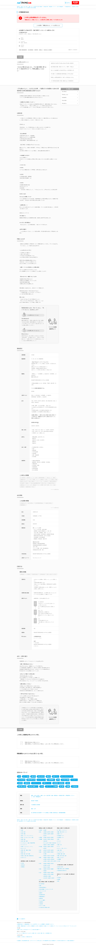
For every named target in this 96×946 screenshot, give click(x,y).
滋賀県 (45, 857)
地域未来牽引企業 (31, 779)
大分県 (49, 874)
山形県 (49, 833)
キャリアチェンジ (41, 779)
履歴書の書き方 (20, 924)
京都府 (49, 857)
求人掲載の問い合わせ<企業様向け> (49, 940)
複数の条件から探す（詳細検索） (63, 868)
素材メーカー (60, 833)
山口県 (49, 865)
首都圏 (41, 839)
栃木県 (49, 837)
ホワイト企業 (26, 776)
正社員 (41, 786)
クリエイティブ (24, 844)
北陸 (40, 850)
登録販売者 (27, 783)
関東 (58, 779)
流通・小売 (60, 844)
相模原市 (52, 844)
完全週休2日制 (42, 894)
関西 (40, 857)
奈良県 (49, 859)
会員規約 (19, 940)
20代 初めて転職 (65, 779)
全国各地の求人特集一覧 (62, 870)
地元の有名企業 (21, 779)
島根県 (49, 863)
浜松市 (49, 855)
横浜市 (45, 844)
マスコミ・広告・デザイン (62, 848)
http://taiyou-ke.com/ (37, 557)
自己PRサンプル (37, 924)
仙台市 (45, 835)
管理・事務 (23, 833)
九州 (40, 872)
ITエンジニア (23, 848)
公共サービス (23, 857)
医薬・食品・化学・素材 (25, 853)
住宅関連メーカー (61, 835)
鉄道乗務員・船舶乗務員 (59, 783)
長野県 (52, 846)
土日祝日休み (75, 786)
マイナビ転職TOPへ (21, 918)
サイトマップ (33, 940)
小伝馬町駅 (33, 804)
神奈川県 (45, 841)
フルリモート (74, 779)
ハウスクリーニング (36, 783)
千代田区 (36, 800)
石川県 (49, 850)
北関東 (41, 837)
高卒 (58, 881)
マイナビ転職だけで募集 (47, 812)
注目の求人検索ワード (33, 786)
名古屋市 (52, 855)
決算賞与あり (55, 812)
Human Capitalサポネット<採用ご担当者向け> (66, 940)
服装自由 (41, 898)
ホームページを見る (37, 638)
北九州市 (45, 878)
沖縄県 (49, 876)
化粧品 (67, 783)
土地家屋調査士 (51, 779)
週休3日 (48, 776)
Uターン (52, 924)
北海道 (41, 830)
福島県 (52, 833)
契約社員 (23, 865)
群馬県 (52, 837)
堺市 (52, 861)
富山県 (45, 850)
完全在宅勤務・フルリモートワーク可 (46, 889)
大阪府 (52, 857)
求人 (22, 929)
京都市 (45, 861)
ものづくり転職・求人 (33, 933)
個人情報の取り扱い (26, 940)
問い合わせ (40, 940)
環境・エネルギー (61, 857)
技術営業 (20, 783)
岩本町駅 (38, 804)
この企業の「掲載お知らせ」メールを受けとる (48, 25)
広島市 (49, 867)
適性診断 (47, 924)
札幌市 (45, 830)
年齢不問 (33, 776)
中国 (40, 863)
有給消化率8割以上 (43, 887)
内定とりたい (56, 776)
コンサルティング (61, 852)
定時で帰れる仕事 (22, 786)
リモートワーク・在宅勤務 (51, 786)
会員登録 (75, 3)
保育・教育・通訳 (24, 841)
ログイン (68, 2)
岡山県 (52, 863)
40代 (19, 776)
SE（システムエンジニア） (67, 776)
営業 (22, 830)
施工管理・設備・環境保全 (38, 6)
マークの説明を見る (55, 489)
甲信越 (41, 846)
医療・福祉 (23, 839)
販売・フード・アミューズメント (27, 835)
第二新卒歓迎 (34, 812)
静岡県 (49, 852)
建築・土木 (30, 6)
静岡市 (45, 855)
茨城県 (45, 837)
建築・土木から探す (24, 6)
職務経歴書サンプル (28, 924)
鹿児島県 (45, 876)
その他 (59, 861)
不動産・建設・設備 (61, 853)
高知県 (45, 870)
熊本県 (45, 874)
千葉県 (49, 839)
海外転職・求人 (49, 933)
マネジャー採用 (42, 905)
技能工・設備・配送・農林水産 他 (27, 855)
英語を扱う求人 (29, 936)
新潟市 (45, 848)
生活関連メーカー (61, 837)
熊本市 (53, 878)
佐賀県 (49, 872)
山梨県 (49, 846)
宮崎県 (52, 874)
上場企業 (41, 903)
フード (59, 846)
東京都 (32, 800)
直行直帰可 (39, 812)
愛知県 (52, 852)
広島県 (45, 865)
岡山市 (45, 867)
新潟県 (45, 846)
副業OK (41, 892)
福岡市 (49, 878)
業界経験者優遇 (62, 812)
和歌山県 (52, 859)
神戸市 (55, 861)
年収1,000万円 (41, 776)
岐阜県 (45, 852)
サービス (59, 841)
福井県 (52, 850)
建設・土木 (33, 808)
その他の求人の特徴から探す (45, 907)
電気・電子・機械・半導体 (26, 850)
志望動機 (42, 924)
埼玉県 (45, 839)
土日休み (59, 877)
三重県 (45, 853)
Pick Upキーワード (27, 929)
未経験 (67, 786)
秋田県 (45, 833)
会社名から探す (60, 866)
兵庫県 (45, 859)
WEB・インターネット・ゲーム (27, 846)
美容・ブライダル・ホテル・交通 (27, 837)
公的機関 (59, 859)
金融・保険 (60, 850)
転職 (18, 929)
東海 (40, 852)
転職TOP (18, 6)
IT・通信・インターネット (62, 830)
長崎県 (52, 872)
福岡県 (45, 872)
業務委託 (23, 866)
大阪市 (49, 861)
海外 (40, 879)
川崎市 (49, 844)
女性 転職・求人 (41, 933)
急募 (40, 885)
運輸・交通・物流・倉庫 (62, 855)
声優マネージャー (47, 783)
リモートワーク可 (43, 891)
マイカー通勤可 (42, 900)
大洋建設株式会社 (68, 6)
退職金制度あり (42, 896)
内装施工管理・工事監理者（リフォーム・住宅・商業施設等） (54, 6)
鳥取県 (45, 863)
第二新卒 (62, 786)
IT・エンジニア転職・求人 (22, 933)
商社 (58, 839)
